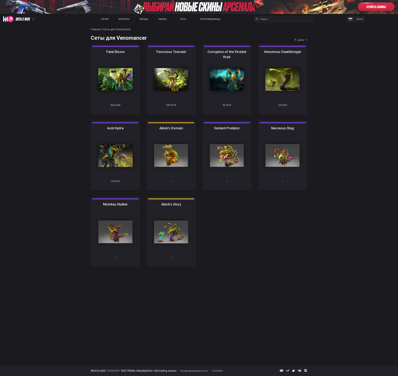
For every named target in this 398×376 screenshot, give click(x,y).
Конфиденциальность (194, 370)
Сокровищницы (210, 19)
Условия (217, 370)
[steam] (287, 370)
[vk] (299, 370)
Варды (144, 19)
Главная (96, 29)
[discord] (305, 370)
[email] (281, 370)
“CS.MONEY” (113, 370)
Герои (104, 19)
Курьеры (124, 19)
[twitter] (293, 370)
